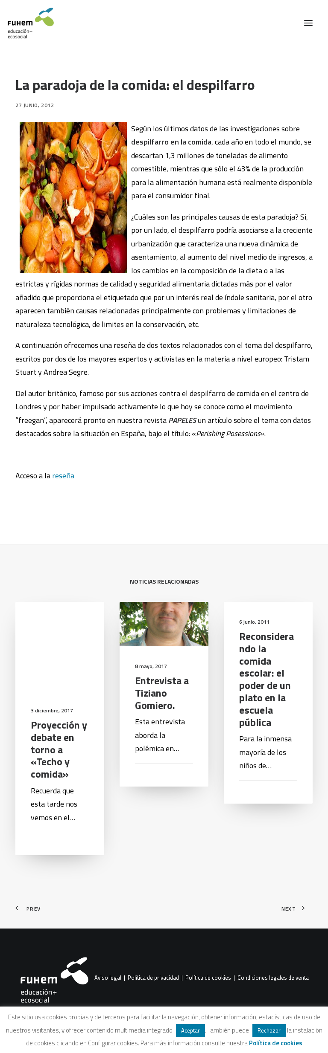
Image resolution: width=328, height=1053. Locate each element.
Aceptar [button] (190, 1030)
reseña (63, 475)
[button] (308, 23)
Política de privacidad (153, 978)
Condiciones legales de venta (273, 978)
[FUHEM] (27, 23)
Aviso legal (107, 978)
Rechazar (269, 1030)
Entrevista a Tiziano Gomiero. (162, 693)
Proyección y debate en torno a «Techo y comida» (59, 749)
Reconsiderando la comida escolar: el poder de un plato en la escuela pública (266, 679)
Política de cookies (208, 978)
